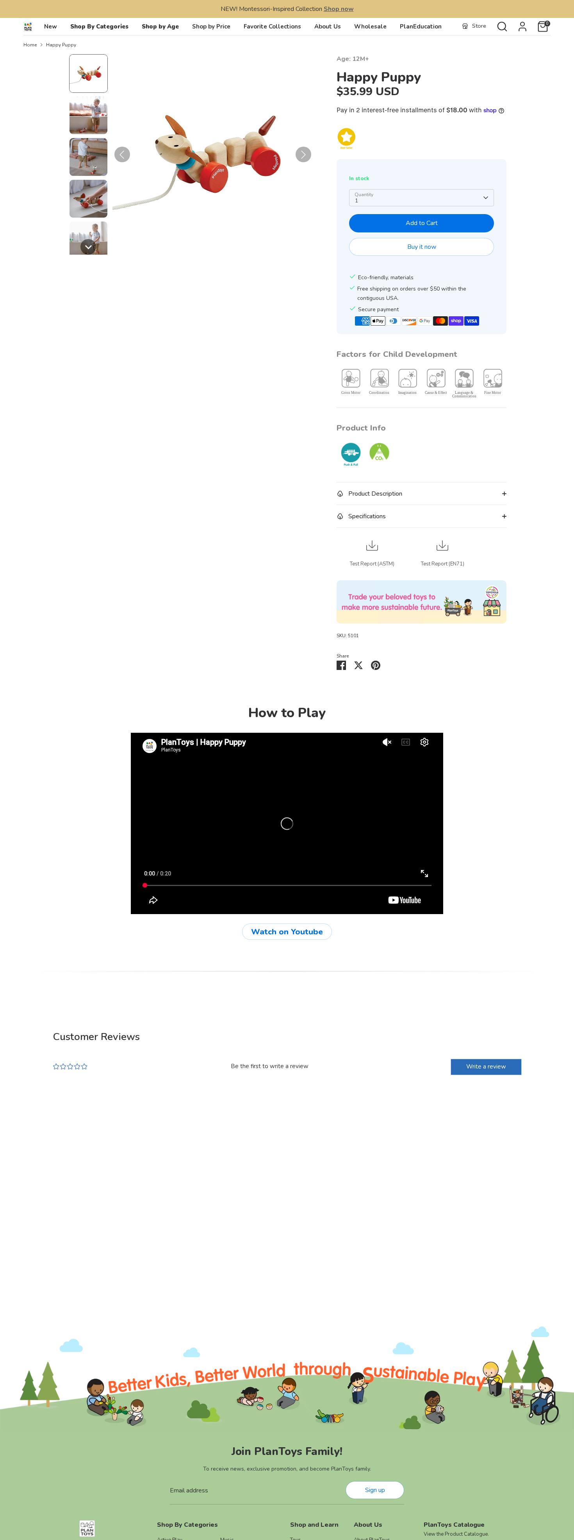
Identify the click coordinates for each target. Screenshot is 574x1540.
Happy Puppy (61, 45)
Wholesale (370, 26)
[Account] (522, 26)
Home (30, 45)
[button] (88, 73)
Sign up (375, 1490)
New (50, 26)
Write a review (486, 1066)
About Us (327, 26)
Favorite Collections (272, 26)
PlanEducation (421, 26)
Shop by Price (211, 26)
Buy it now (421, 247)
